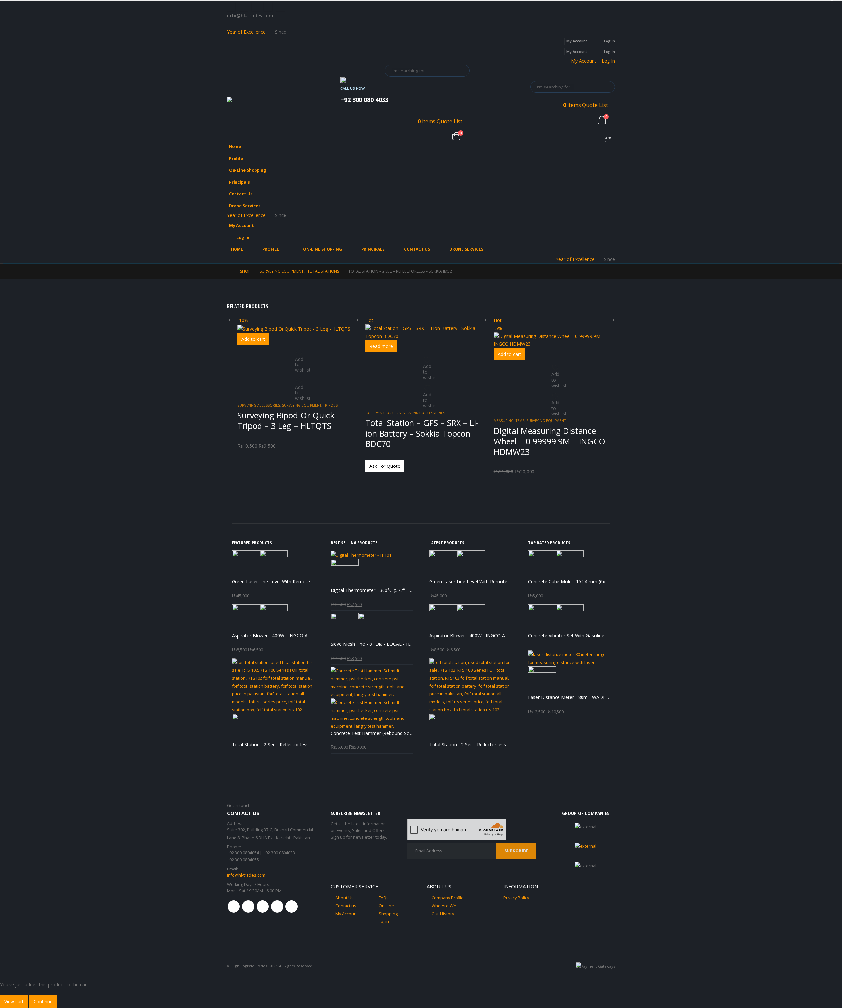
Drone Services (244, 206)
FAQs (384, 898)
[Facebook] (231, 6)
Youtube (263, 906)
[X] (243, 6)
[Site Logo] (256, 102)
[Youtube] (256, 6)
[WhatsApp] (280, 6)
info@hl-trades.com (246, 875)
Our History (443, 914)
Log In (609, 40)
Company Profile (448, 898)
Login (384, 921)
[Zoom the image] (585, 846)
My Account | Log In (593, 61)
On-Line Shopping (247, 170)
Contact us (345, 906)
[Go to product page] (273, 564)
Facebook (234, 906)
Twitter (248, 906)
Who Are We (444, 906)
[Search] (460, 70)
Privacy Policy (516, 898)
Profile (236, 158)
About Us (344, 898)
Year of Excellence (246, 32)
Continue (43, 1001)
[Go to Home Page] (229, 271)
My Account (576, 40)
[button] (608, 168)
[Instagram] (268, 6)
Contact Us (241, 194)
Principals (239, 182)
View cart (14, 1001)
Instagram (277, 906)
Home (235, 146)
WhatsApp (291, 906)
